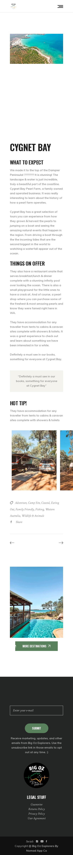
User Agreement (37, 818)
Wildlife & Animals (33, 516)
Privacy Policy (36, 814)
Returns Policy (36, 809)
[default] (36, 49)
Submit (36, 728)
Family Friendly (25, 509)
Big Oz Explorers (43, 846)
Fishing (39, 509)
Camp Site (34, 503)
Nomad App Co (36, 850)
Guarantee (36, 804)
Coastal (45, 503)
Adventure (21, 503)
